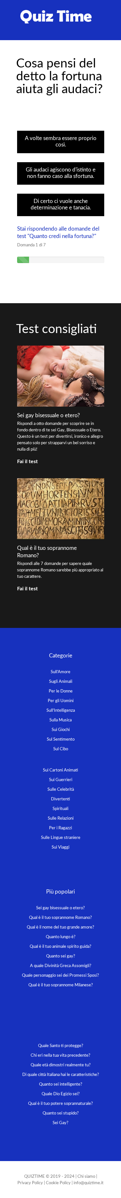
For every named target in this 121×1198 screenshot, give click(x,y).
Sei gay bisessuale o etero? (48, 415)
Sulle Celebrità (60, 790)
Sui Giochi (61, 730)
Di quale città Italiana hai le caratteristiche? (60, 1075)
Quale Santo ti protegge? (60, 1046)
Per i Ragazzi (60, 828)
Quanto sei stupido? (61, 1113)
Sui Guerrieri (60, 780)
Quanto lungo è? (61, 937)
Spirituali (60, 809)
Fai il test (27, 461)
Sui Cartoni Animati (60, 770)
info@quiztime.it (89, 1183)
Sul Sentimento (61, 739)
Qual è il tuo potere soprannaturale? (60, 1104)
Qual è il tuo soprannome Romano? (60, 918)
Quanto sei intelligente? (60, 1084)
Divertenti (60, 799)
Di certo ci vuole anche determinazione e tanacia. (61, 204)
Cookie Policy (58, 1183)
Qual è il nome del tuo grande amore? (60, 927)
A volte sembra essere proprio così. (60, 141)
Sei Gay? (60, 1123)
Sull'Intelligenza (60, 711)
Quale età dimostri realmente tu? (61, 1065)
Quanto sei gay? (60, 956)
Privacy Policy (30, 1183)
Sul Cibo (60, 749)
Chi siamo (86, 1177)
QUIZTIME (34, 1177)
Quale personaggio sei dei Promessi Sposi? (60, 975)
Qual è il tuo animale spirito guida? (60, 947)
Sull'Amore (60, 672)
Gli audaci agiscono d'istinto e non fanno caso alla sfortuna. (61, 173)
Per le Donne (61, 691)
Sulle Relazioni (61, 818)
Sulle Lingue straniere (60, 838)
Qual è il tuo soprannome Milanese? (60, 985)
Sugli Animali (60, 682)
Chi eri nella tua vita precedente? (60, 1055)
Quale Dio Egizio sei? (61, 1094)
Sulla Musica (60, 720)
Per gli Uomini (61, 701)
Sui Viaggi (60, 847)
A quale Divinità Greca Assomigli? (60, 966)
